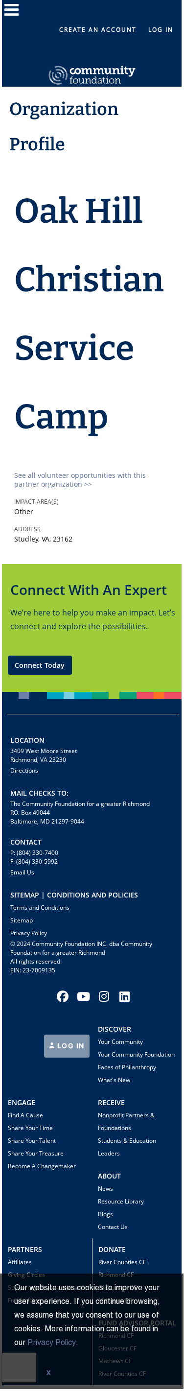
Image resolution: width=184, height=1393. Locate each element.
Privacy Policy (28, 933)
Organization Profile (63, 126)
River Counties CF (122, 1262)
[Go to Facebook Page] (61, 996)
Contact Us (113, 1227)
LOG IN (70, 1045)
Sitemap (21, 920)
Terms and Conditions (39, 907)
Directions (24, 770)
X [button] (48, 1373)
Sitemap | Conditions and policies (74, 894)
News (105, 1188)
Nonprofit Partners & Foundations (126, 1121)
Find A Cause (25, 1115)
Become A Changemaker (42, 1166)
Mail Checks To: (39, 793)
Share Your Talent (32, 1140)
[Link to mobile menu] (12, 14)
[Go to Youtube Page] (82, 996)
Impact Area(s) (36, 501)
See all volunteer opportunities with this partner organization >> (80, 480)
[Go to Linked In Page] (123, 996)
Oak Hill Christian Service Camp (89, 314)
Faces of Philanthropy (127, 1067)
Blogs (105, 1214)
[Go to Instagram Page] (102, 996)
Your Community (120, 1042)
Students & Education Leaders (127, 1146)
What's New (114, 1080)
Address (27, 529)
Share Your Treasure (36, 1153)
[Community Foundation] (92, 64)
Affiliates (20, 1262)
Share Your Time (30, 1128)
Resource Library (121, 1201)
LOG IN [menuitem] (160, 29)
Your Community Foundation (136, 1054)
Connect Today (40, 665)
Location (27, 740)
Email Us (22, 872)
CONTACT (26, 842)
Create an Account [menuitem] (98, 29)
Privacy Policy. (52, 1343)
